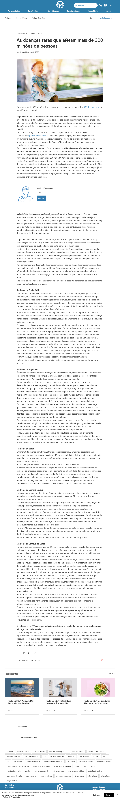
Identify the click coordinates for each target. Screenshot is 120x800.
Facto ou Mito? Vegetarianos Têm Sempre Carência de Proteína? (97, 702)
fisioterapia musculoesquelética (18, 766)
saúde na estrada (46, 776)
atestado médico (39, 751)
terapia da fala (12, 781)
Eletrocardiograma (33, 761)
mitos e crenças (89, 766)
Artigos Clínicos (21, 18)
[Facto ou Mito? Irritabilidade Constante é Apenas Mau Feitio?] (60, 687)
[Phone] (100, 5)
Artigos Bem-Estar (38, 18)
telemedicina (92, 776)
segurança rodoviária (63, 776)
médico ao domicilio (31, 756)
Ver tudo (112, 673)
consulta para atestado (96, 751)
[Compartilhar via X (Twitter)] (23, 653)
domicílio (10, 751)
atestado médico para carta (58, 751)
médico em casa (58, 771)
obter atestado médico (76, 771)
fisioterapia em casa (86, 761)
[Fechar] (117, 795)
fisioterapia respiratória (62, 766)
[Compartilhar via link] (35, 653)
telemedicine (105, 776)
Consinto (109, 795)
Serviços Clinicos (23, 751)
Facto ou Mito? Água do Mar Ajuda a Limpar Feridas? (21, 702)
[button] (34, 10)
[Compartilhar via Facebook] (18, 653)
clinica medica (84, 756)
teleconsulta (79, 776)
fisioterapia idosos (104, 761)
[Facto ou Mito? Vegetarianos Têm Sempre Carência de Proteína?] (98, 687)
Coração (96, 756)
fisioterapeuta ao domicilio (53, 761)
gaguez (77, 766)
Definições (96, 795)
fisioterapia (71, 761)
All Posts (8, 18)
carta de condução (57, 756)
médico (27, 771)
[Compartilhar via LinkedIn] (29, 653)
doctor (105, 756)
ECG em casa (17, 761)
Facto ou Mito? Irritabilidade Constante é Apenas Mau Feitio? (58, 702)
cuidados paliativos (14, 756)
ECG (8, 761)
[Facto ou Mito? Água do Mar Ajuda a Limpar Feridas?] (22, 687)
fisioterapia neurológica (41, 766)
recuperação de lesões (14, 776)
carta (45, 756)
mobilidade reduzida (14, 771)
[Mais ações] (102, 33)
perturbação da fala (95, 771)
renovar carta (31, 776)
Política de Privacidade (11, 797)
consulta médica (78, 751)
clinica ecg (71, 756)
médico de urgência (41, 771)
